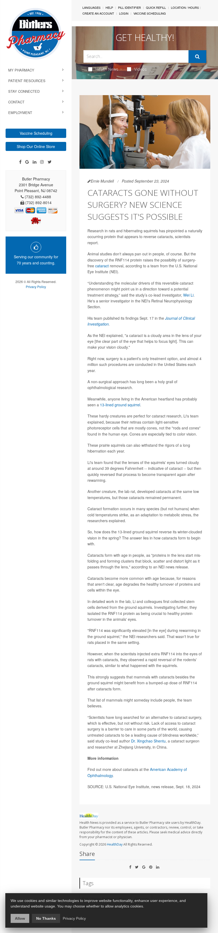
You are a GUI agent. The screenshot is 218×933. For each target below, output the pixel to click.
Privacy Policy (36, 286)
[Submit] (197, 56)
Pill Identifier (129, 7)
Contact (16, 101)
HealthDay (115, 844)
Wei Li (188, 295)
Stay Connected (24, 91)
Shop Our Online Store (36, 146)
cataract (102, 265)
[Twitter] (50, 161)
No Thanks (46, 918)
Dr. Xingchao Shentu (148, 741)
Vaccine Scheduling (36, 133)
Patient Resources (26, 80)
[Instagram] (42, 161)
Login (123, 13)
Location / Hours (185, 7)
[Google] (27, 161)
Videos (140, 69)
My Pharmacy (21, 70)
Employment (20, 112)
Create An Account (98, 13)
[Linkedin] (34, 161)
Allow (20, 918)
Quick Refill (156, 7)
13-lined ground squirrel (120, 404)
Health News (106, 69)
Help (109, 7)
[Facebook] (20, 161)
